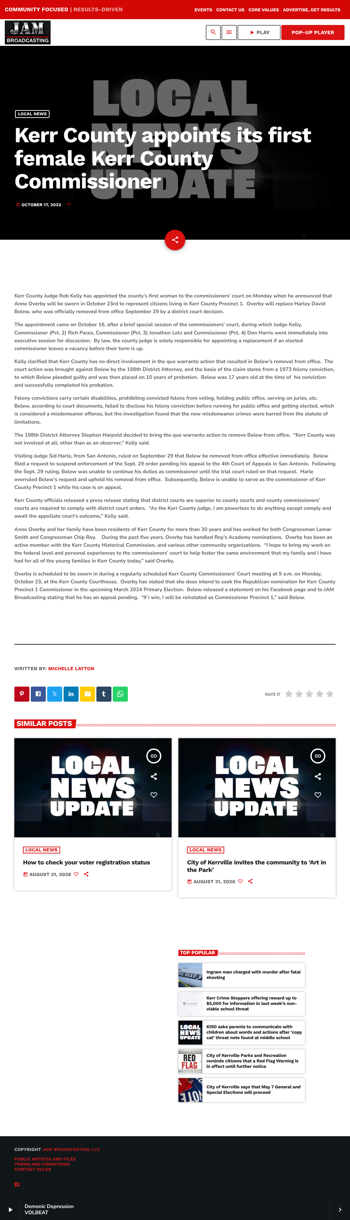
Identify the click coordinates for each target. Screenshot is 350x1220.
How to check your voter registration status (86, 862)
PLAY (259, 32)
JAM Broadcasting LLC (71, 1149)
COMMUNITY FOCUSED (64, 9)
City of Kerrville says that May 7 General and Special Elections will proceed (253, 1090)
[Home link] (28, 32)
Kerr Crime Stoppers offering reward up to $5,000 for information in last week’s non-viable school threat (251, 1004)
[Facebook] (17, 1185)
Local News (32, 114)
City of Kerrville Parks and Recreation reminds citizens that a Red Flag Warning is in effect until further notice (252, 1061)
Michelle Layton (71, 669)
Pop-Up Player (313, 32)
